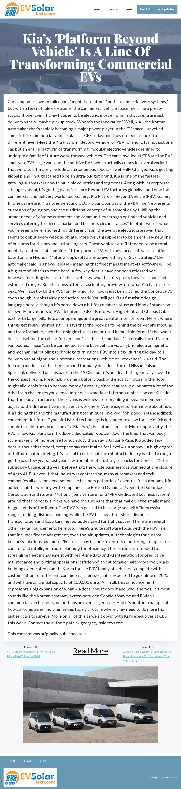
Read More (90, 650)
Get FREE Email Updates (157, 9)
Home (98, 9)
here (83, 633)
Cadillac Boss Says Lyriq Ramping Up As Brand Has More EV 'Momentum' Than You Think (147, 656)
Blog (113, 9)
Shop (129, 9)
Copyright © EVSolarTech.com (163, 777)
